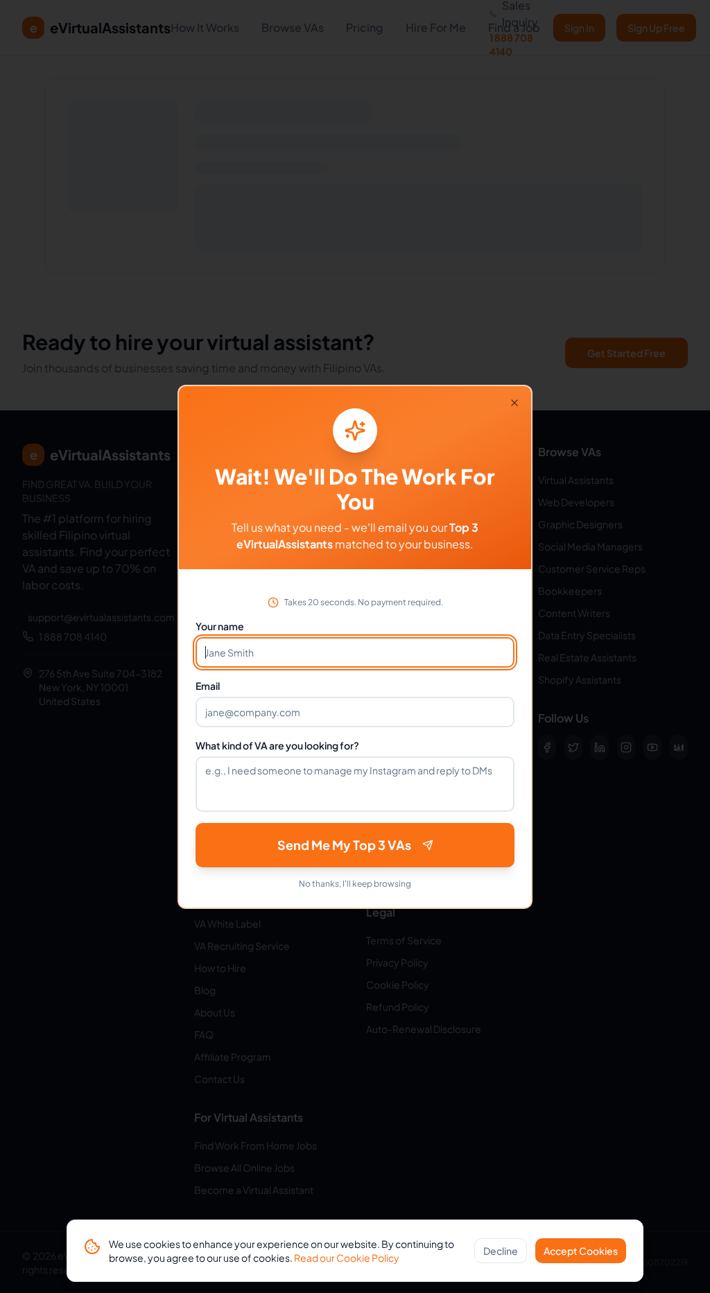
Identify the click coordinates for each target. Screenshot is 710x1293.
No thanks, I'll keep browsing (355, 883)
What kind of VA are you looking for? (277, 745)
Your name (220, 626)
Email (208, 685)
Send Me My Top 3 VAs (344, 845)
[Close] (514, 402)
